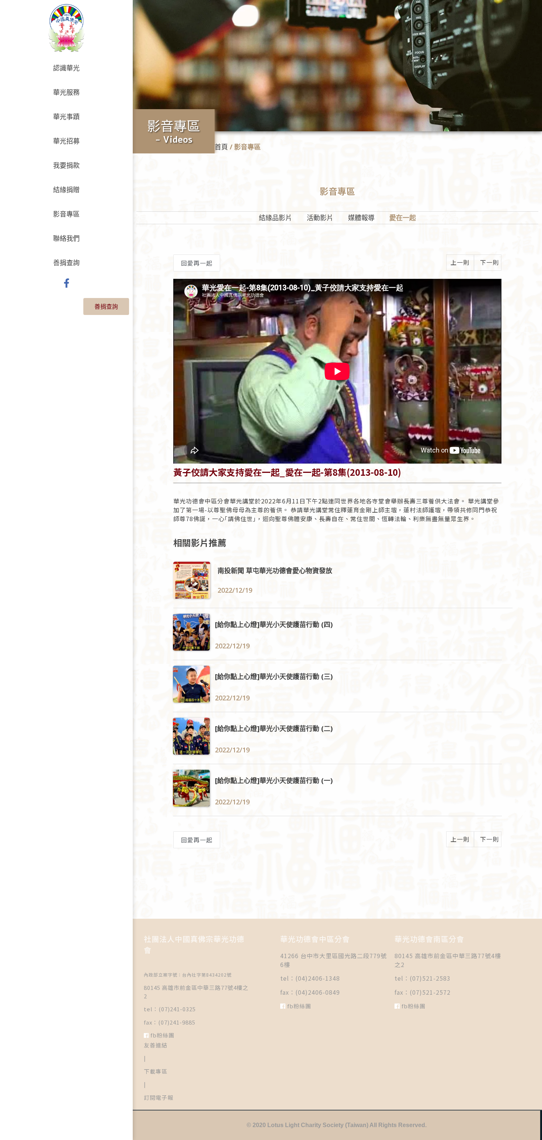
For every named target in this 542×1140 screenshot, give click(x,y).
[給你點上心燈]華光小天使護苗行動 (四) (274, 624)
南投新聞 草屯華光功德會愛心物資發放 (275, 570)
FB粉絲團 (161, 1035)
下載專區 (155, 1071)
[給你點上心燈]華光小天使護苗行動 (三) (274, 676)
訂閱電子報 (158, 1097)
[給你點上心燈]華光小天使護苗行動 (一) (274, 780)
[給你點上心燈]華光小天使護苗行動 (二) (274, 728)
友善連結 (155, 1045)
